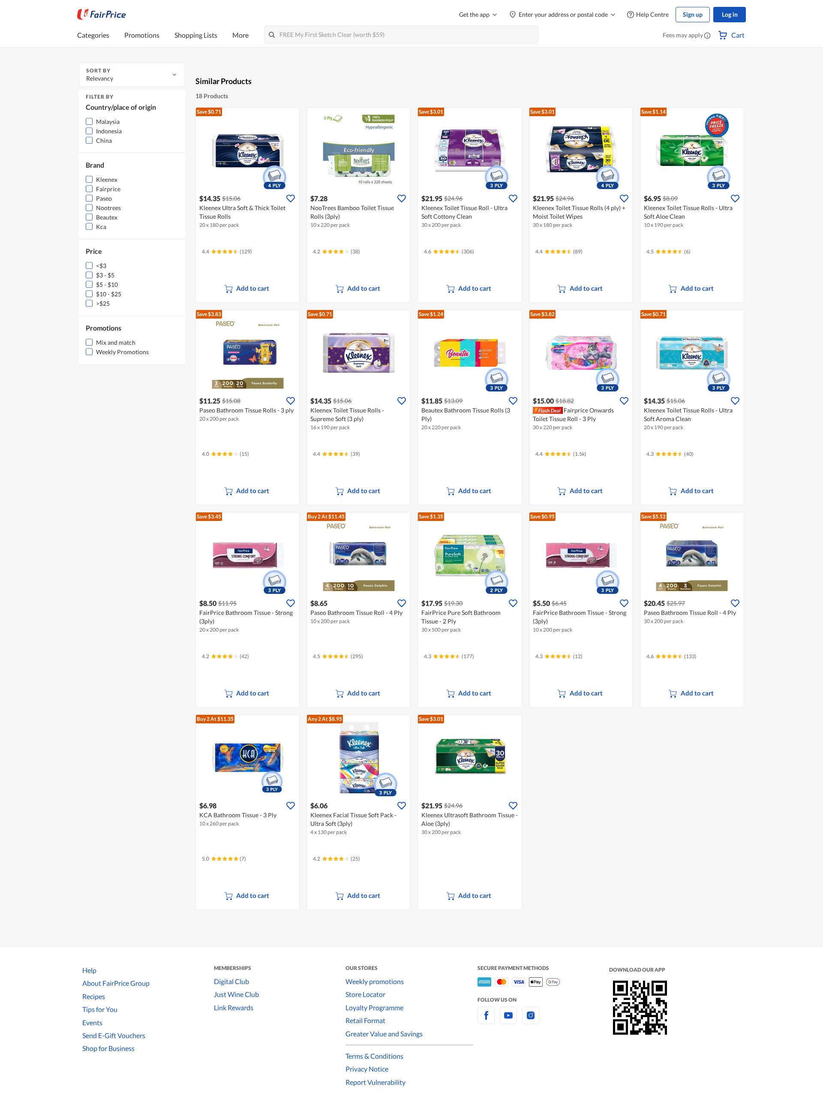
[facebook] (486, 1020)
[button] (707, 36)
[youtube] (508, 1020)
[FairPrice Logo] (101, 14)
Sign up (693, 14)
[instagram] (530, 1020)
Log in (730, 14)
